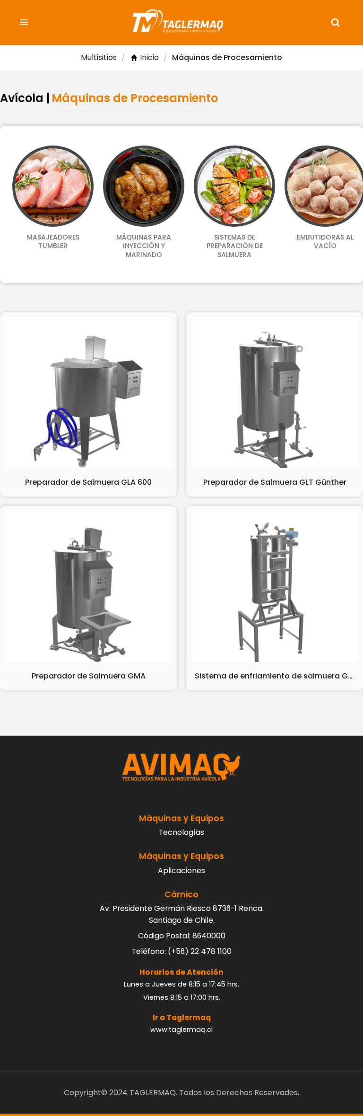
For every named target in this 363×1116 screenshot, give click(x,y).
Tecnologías (181, 832)
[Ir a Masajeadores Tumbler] (53, 186)
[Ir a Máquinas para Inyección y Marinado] (144, 186)
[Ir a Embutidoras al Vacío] (325, 186)
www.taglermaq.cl (181, 1029)
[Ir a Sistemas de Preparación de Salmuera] (234, 186)
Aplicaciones (181, 870)
